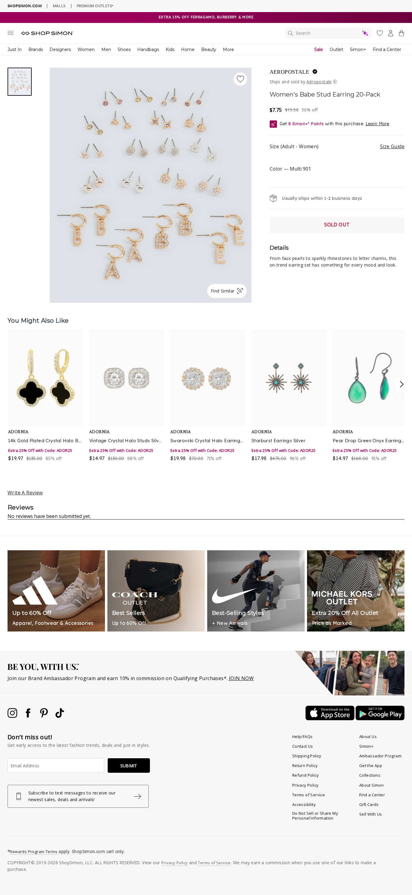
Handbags (148, 49)
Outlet (336, 49)
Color (290, 168)
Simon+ (358, 49)
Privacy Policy (305, 785)
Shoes (124, 49)
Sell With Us (370, 814)
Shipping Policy (307, 756)
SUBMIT (128, 766)
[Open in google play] (380, 718)
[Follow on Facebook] (28, 716)
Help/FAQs (302, 736)
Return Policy (305, 765)
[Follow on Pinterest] (44, 716)
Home (188, 49)
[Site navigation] (11, 34)
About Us (368, 736)
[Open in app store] (331, 718)
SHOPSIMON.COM (25, 6)
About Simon (371, 785)
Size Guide (392, 146)
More (228, 49)
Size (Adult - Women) (337, 146)
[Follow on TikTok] (60, 716)
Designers (60, 49)
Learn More (377, 123)
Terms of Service (308, 795)
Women (86, 49)
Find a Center (387, 49)
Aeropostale (289, 72)
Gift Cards (369, 804)
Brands (35, 49)
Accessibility (304, 804)
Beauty (208, 49)
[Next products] (402, 384)
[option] (44, 396)
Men (106, 49)
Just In (15, 49)
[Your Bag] (401, 34)
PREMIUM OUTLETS (95, 5)
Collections (369, 775)
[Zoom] (151, 183)
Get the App (370, 765)
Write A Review (25, 492)
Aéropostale (318, 82)
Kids (170, 49)
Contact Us (302, 746)
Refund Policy (305, 775)
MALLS (59, 5)
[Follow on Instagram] (13, 716)
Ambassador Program (380, 756)
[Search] (328, 33)
